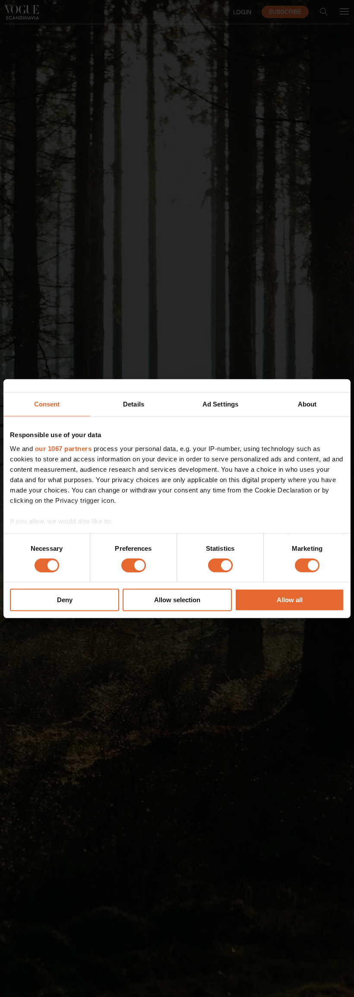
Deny (65, 599)
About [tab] (307, 404)
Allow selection (177, 599)
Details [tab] (133, 404)
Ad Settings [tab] (220, 404)
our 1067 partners (63, 448)
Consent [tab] (47, 404)
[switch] (133, 565)
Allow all (290, 599)
